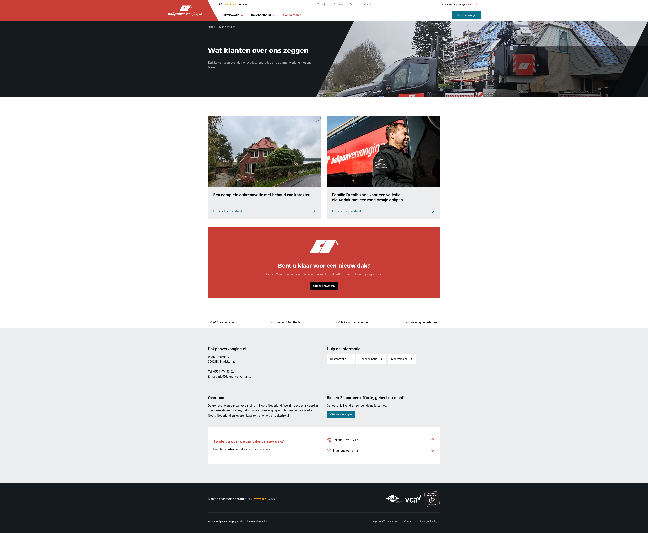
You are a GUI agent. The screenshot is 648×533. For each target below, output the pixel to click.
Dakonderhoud (261, 15)
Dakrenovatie (230, 15)
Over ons (338, 4)
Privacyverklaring (428, 521)
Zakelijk (354, 4)
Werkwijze (322, 4)
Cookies (408, 521)
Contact (368, 4)
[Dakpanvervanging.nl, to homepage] (184, 10)
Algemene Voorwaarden (385, 521)
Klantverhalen (291, 15)
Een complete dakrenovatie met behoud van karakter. (261, 194)
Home (211, 26)
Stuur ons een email (346, 450)
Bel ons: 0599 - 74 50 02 (348, 440)
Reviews (243, 4)
